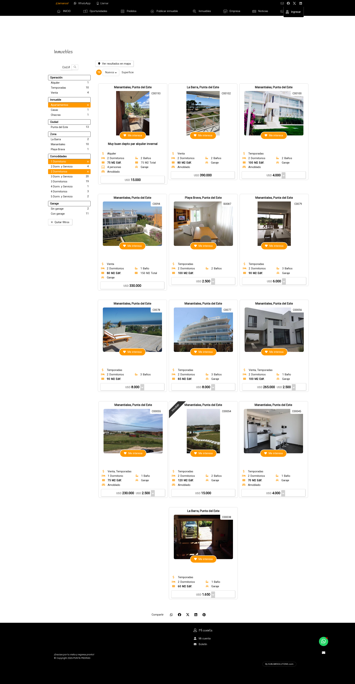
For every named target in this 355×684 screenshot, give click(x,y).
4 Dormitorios (70, 191)
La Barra (70, 139)
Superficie (128, 72)
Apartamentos (59, 105)
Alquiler (70, 82)
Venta (70, 92)
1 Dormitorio (58, 161)
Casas (70, 110)
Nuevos (110, 72)
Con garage (70, 213)
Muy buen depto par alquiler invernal (133, 144)
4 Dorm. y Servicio (70, 186)
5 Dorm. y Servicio (70, 196)
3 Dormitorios (70, 181)
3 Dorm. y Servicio (70, 176)
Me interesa (135, 135)
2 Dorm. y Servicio (70, 166)
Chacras (70, 115)
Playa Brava (70, 149)
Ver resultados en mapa (116, 63)
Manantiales (70, 144)
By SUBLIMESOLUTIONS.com (279, 664)
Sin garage (70, 208)
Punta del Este (70, 127)
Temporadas (70, 87)
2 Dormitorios (59, 171)
